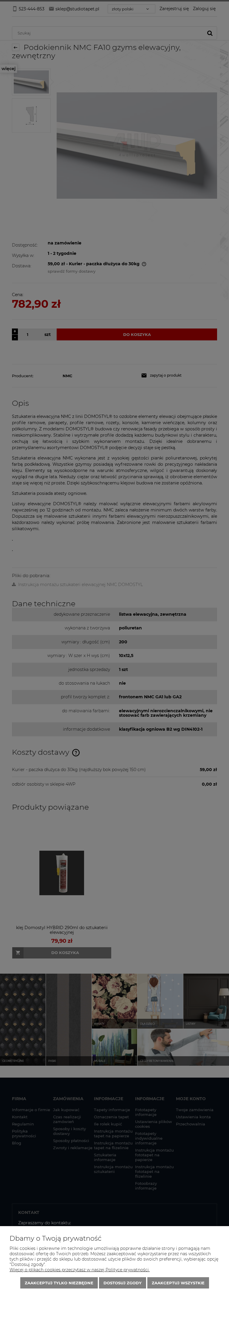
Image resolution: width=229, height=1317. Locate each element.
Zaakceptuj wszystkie (178, 1282)
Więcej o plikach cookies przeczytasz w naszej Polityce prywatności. (80, 1269)
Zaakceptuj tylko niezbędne (59, 1282)
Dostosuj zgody (122, 1282)
